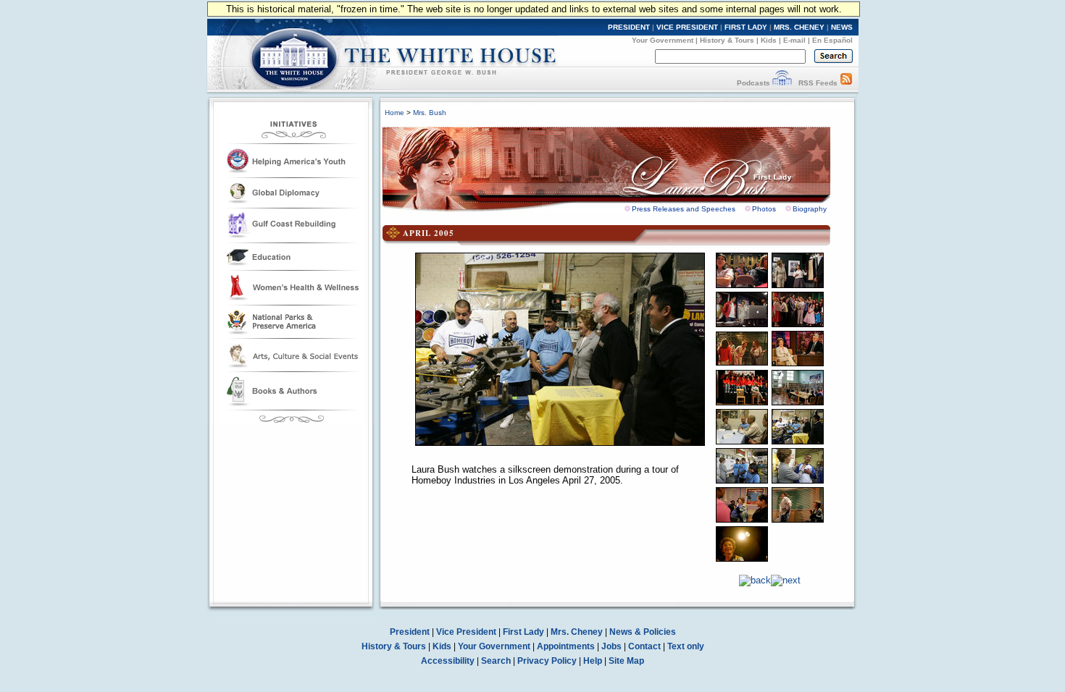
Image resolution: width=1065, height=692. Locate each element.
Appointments (566, 646)
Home (394, 113)
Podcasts (753, 83)
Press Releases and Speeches (683, 209)
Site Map (626, 661)
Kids (769, 40)
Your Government (662, 40)
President (410, 632)
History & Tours (727, 40)
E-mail (794, 40)
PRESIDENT (629, 27)
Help (592, 661)
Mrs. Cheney (577, 632)
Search (496, 661)
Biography (810, 209)
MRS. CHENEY (799, 27)
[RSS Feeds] (846, 83)
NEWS (842, 27)
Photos (764, 209)
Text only (685, 646)
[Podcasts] (782, 83)
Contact (644, 646)
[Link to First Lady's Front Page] (617, 165)
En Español (832, 40)
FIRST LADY (745, 27)
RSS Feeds (818, 83)
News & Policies (642, 632)
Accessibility (448, 661)
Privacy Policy (547, 661)
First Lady (523, 632)
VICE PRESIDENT (687, 27)
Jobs (611, 646)
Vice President (466, 632)
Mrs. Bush (429, 113)
